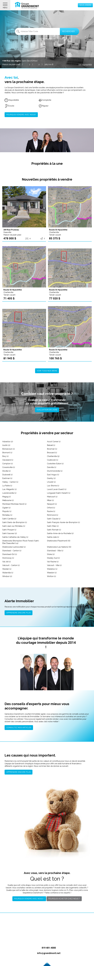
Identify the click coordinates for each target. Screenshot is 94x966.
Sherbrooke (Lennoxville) (14, 547)
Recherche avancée (47, 38)
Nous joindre (85, 5)
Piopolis (6, 511)
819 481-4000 (48, 947)
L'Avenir (51, 482)
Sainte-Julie (53, 537)
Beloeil (51, 445)
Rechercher (68, 31)
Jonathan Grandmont (27, 674)
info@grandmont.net (48, 953)
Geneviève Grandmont (40, 672)
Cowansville (8, 467)
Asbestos (7, 441)
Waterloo (52, 569)
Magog (6, 497)
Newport (52, 504)
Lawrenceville (9, 493)
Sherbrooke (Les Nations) (59, 547)
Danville (51, 467)
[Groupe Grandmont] (27, 5)
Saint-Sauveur (9, 533)
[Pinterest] (52, 959)
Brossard (52, 452)
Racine (51, 511)
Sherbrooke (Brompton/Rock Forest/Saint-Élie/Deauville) (20, 542)
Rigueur (45, 106)
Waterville (7, 573)
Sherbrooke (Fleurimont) (58, 541)
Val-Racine (53, 562)
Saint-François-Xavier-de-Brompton (63, 522)
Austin (6, 445)
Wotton (51, 576)
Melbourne (8, 500)
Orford (51, 508)
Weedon (52, 573)
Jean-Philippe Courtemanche (54, 672)
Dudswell (7, 475)
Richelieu (7, 515)
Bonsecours (8, 449)
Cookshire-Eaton (55, 464)
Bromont (7, 452)
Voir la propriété (85, 64)
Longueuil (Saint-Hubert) (58, 493)
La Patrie (7, 486)
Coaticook (52, 460)
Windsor (7, 576)
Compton (7, 464)
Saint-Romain (54, 530)
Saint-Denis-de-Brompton (14, 522)
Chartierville (53, 456)
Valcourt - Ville (54, 565)
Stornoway (8, 558)
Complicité (46, 100)
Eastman (7, 478)
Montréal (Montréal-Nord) (14, 504)
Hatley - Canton (10, 482)
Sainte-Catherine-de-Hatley (15, 537)
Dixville (6, 471)
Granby (51, 478)
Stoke (51, 554)
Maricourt (52, 497)
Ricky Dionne (67, 673)
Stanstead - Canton (11, 551)
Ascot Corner (54, 441)
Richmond (52, 515)
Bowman (52, 449)
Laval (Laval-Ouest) (56, 489)
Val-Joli (6, 562)
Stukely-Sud (53, 558)
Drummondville (54, 471)
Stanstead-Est (9, 554)
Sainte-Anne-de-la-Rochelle (60, 533)
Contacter (27, 686)
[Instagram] (47, 959)
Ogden (6, 508)
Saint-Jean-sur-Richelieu (13, 526)
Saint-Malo (53, 526)
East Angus (53, 475)
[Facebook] (42, 959)
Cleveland (7, 460)
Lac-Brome (53, 486)
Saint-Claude (53, 519)
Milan (50, 500)
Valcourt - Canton (11, 565)
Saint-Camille (9, 519)
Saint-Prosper (9, 530)
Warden (6, 569)
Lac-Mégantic (9, 489)
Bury (5, 456)
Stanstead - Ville (55, 551)
